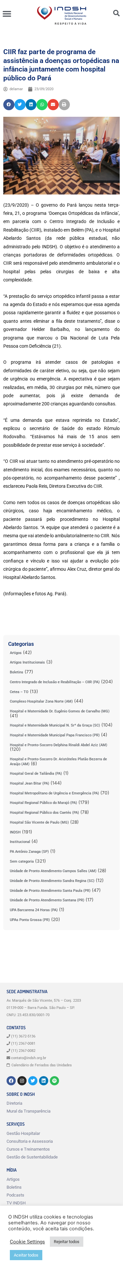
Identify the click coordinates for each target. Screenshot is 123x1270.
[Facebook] (11, 1080)
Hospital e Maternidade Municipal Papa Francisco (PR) (55, 735)
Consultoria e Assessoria (30, 1141)
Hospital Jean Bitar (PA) (29, 783)
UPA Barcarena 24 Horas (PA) (34, 910)
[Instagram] (22, 1080)
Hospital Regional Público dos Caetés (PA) (44, 812)
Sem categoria (22, 861)
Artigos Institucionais (27, 662)
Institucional (20, 842)
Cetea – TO (19, 692)
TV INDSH (16, 1202)
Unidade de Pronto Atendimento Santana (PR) (47, 900)
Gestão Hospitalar (23, 1133)
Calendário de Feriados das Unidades (41, 1065)
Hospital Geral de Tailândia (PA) (36, 773)
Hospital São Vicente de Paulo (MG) (39, 822)
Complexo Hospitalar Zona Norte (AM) (41, 701)
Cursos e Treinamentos (28, 1149)
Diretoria (14, 1103)
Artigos (16, 653)
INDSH (15, 832)
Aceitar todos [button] (26, 1255)
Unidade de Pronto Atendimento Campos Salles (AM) (53, 871)
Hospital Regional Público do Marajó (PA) (43, 803)
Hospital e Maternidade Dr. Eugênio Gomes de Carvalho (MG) (60, 711)
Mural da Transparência (29, 1111)
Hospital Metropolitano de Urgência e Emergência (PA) (54, 793)
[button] (7, 13)
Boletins (16, 672)
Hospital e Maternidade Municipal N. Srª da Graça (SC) (55, 725)
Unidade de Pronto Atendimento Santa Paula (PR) (50, 891)
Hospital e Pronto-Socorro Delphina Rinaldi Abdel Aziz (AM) (58, 745)
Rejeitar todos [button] (66, 1241)
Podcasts (15, 1195)
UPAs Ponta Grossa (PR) (30, 920)
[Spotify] (54, 1080)
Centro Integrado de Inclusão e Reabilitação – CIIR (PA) (55, 682)
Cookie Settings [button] (27, 1242)
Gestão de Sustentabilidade (32, 1157)
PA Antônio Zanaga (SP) (29, 852)
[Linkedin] (43, 1080)
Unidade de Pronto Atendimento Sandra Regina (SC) (52, 881)
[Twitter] (32, 1080)
